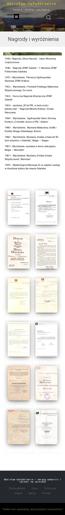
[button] (16, 16)
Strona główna (17, 488)
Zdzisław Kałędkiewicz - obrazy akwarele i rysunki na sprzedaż (32, 480)
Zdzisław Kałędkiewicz (31, 4)
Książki (18, 493)
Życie (34, 488)
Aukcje (32, 493)
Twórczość (50, 488)
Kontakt (46, 493)
